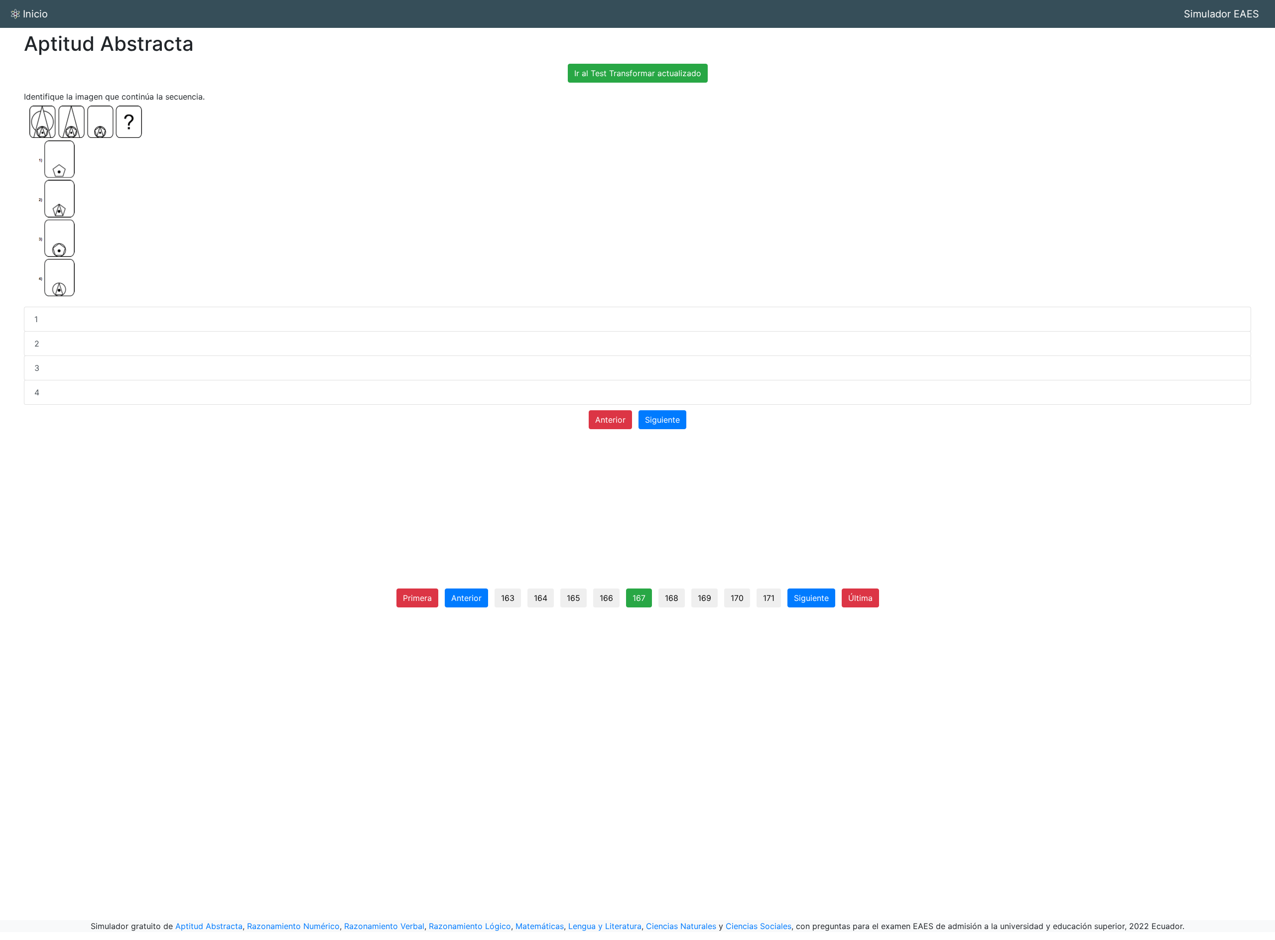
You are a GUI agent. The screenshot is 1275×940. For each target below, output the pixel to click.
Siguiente (662, 420)
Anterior (610, 420)
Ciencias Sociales (758, 926)
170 (737, 598)
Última (860, 598)
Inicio (35, 14)
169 (704, 598)
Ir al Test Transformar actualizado (637, 73)
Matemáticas (539, 926)
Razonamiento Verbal (384, 926)
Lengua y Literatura (604, 926)
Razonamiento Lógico (470, 926)
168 (671, 598)
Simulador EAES (1221, 14)
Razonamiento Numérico (293, 926)
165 (573, 598)
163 (507, 598)
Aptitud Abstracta (209, 926)
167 (639, 598)
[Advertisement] (637, 513)
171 (768, 598)
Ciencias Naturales (681, 926)
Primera (417, 598)
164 (540, 598)
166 (606, 598)
